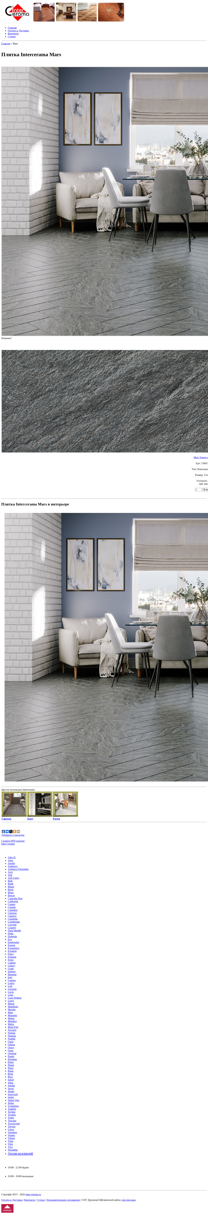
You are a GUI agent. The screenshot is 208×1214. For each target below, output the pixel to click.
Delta (10, 933)
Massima (12, 1015)
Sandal (11, 1085)
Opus (10, 1050)
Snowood (13, 1094)
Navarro (12, 1030)
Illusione (12, 974)
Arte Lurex (13, 878)
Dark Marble (14, 930)
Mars (10, 1012)
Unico (11, 1129)
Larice (11, 983)
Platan (11, 1065)
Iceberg (11, 971)
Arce (10, 872)
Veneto (11, 1135)
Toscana (12, 1120)
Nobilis (11, 1038)
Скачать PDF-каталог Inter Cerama (13, 842)
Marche (12, 1009)
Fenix (11, 959)
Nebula (11, 1033)
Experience (13, 948)
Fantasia (12, 957)
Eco (10, 939)
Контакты (13, 33)
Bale (10, 880)
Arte (10, 875)
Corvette (12, 924)
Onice (11, 1047)
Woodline (13, 1150)
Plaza (10, 1068)
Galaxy (11, 965)
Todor (11, 1117)
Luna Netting (14, 997)
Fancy (11, 954)
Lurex (11, 1000)
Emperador (13, 942)
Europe (11, 945)
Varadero (12, 1132)
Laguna (12, 980)
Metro (11, 1024)
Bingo (11, 886)
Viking (11, 1138)
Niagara (12, 1035)
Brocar (11, 895)
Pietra (11, 1062)
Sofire (11, 1097)
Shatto (11, 1091)
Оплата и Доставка (18, 30)
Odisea (11, 1044)
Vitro (10, 1144)
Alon (10, 860)
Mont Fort (13, 1027)
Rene (10, 1073)
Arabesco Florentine (18, 869)
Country (12, 927)
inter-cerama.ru (33, 1194)
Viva (10, 1147)
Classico (12, 916)
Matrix (11, 1018)
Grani (11, 968)
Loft (10, 986)
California (13, 901)
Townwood (14, 1123)
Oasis (10, 1041)
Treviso (11, 1126)
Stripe (11, 1103)
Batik (10, 883)
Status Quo (13, 1100)
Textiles (12, 1114)
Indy (10, 977)
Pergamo (12, 1059)
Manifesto (13, 1006)
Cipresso (12, 913)
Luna (10, 995)
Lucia (11, 992)
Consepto (13, 918)
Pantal (11, 1056)
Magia (11, 1003)
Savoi (11, 1088)
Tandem (12, 1109)
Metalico (12, 1021)
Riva (10, 1076)
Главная (12, 27)
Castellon (12, 910)
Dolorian (12, 936)
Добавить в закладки (12, 835)
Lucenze (12, 989)
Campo (11, 904)
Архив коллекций (20, 1153)
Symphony (13, 1106)
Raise (10, 1071)
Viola (10, 1141)
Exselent (12, 951)
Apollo (11, 863)
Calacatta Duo (15, 898)
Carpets (12, 907)
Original (12, 1053)
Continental (14, 921)
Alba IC (12, 857)
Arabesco (13, 866)
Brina (10, 892)
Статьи (12, 36)
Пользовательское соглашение (63, 1200)
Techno (11, 1112)
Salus (10, 1082)
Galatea (12, 962)
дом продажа (128, 1200)
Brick (10, 889)
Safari (11, 1079)
